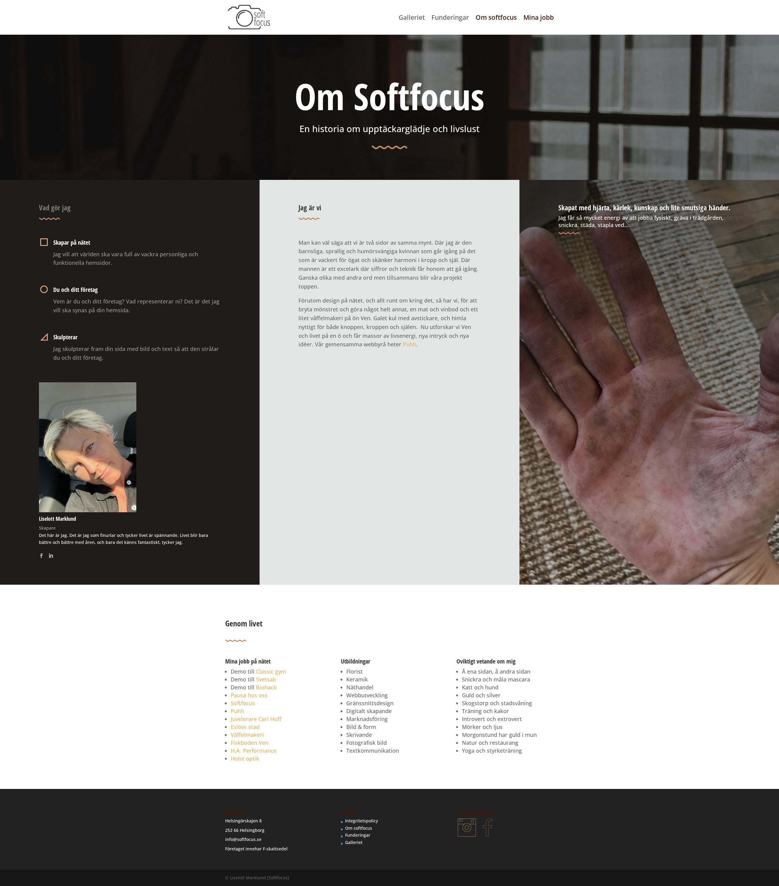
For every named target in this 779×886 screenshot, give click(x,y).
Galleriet (412, 18)
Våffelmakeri (247, 734)
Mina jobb (538, 18)
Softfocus (243, 703)
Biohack (266, 687)
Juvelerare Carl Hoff (256, 719)
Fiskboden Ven (249, 742)
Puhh (409, 344)
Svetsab (266, 679)
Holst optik (245, 758)
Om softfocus (496, 18)
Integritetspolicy (361, 821)
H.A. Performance (254, 750)
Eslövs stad (245, 726)
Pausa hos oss (249, 695)
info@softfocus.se (243, 839)
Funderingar (450, 18)
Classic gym (271, 671)
